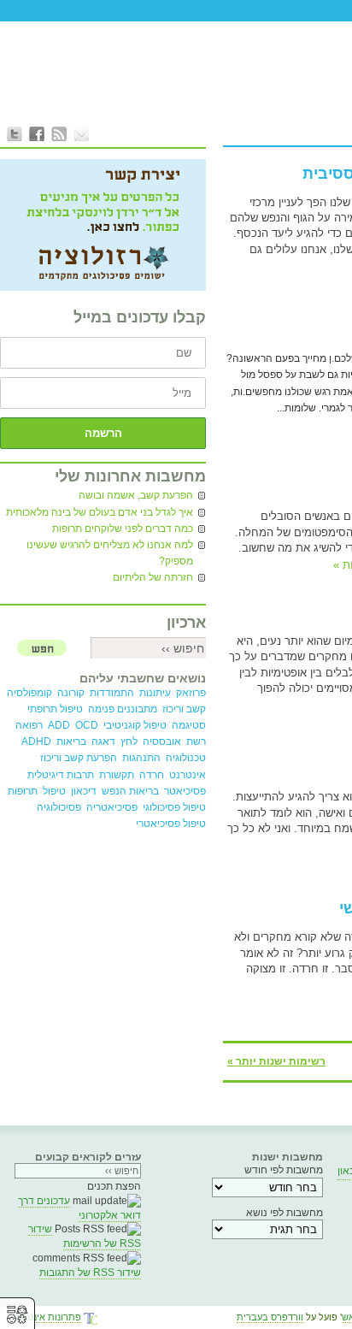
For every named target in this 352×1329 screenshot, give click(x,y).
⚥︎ (17, 1315)
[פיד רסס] (59, 133)
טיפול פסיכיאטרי (171, 824)
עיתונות (155, 693)
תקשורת (116, 775)
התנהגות (141, 758)
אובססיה (162, 741)
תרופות (23, 791)
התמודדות (112, 693)
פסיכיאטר (185, 791)
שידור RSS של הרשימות (84, 1236)
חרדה (151, 775)
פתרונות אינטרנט (47, 1317)
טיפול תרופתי (55, 709)
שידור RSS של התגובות (90, 1273)
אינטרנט (187, 775)
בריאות (71, 741)
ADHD (36, 741)
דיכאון (84, 791)
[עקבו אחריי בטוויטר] (14, 133)
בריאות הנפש (130, 791)
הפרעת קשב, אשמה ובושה (136, 495)
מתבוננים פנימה (122, 709)
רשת (196, 741)
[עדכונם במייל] (81, 133)
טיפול (54, 791)
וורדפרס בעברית (270, 1317)
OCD (86, 725)
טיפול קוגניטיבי (135, 725)
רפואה (29, 725)
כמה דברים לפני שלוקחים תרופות (122, 529)
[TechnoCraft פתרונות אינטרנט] (90, 1319)
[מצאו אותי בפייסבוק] (36, 133)
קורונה (71, 693)
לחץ (129, 741)
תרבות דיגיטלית (60, 775)
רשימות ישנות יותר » (276, 1061)
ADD (59, 725)
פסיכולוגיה (59, 807)
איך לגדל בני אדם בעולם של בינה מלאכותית (99, 512)
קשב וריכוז (184, 709)
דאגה (103, 741)
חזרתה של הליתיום (153, 577)
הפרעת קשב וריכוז (78, 758)
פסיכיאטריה (112, 807)
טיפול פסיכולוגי (174, 807)
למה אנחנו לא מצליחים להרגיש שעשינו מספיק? (109, 553)
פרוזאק (191, 693)
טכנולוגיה (186, 758)
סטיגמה (189, 725)
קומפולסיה (29, 693)
